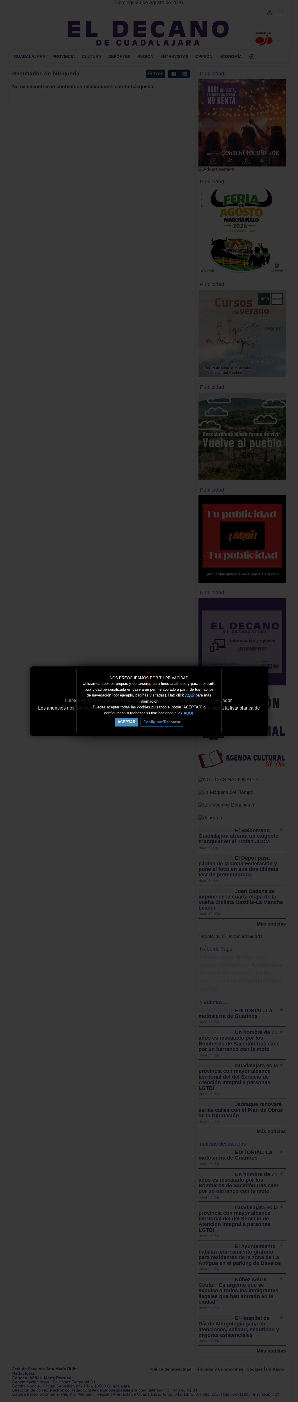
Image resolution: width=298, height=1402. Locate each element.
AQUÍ (189, 695)
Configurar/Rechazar (161, 722)
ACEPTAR (126, 722)
